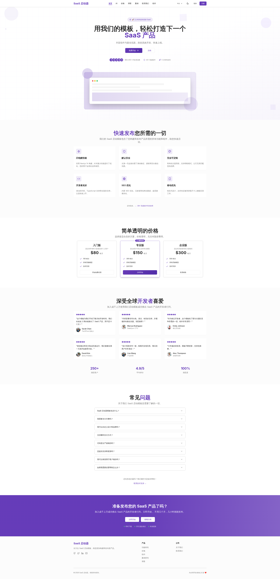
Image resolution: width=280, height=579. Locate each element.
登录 (195, 3)
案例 (136, 3)
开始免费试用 (96, 272)
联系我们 (145, 3)
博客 (129, 3)
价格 (122, 3)
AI (116, 3)
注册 (203, 3)
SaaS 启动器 (81, 3)
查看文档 (147, 519)
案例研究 (145, 558)
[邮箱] (86, 553)
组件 (154, 3)
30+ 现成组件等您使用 (145, 206)
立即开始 (140, 272)
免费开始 (132, 50)
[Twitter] (78, 553)
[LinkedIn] (82, 553)
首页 (110, 3)
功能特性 (145, 547)
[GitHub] (75, 553)
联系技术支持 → (140, 483)
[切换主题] (188, 3)
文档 (149, 50)
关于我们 (179, 547)
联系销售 (183, 272)
